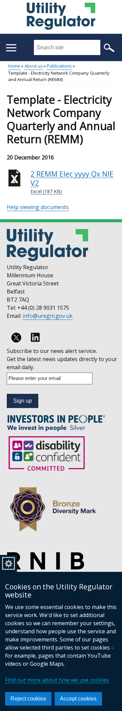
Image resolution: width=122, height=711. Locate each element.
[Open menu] (11, 48)
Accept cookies (78, 699)
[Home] (61, 17)
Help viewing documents (38, 207)
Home (14, 66)
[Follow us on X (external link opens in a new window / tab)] (16, 337)
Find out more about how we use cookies (57, 680)
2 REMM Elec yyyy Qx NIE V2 (72, 182)
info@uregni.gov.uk (48, 316)
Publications (59, 66)
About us (33, 66)
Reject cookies (28, 699)
